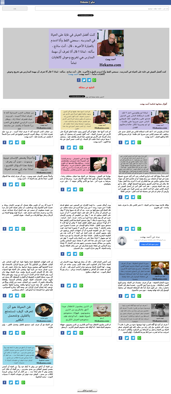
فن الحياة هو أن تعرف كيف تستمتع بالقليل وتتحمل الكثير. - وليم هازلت (27, 325)
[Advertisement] (85, 21)
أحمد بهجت (73, 74)
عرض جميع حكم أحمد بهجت (150, 244)
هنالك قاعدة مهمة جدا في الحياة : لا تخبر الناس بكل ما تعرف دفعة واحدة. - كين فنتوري (143, 206)
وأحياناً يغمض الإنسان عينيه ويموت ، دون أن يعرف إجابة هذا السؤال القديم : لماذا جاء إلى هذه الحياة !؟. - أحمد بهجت (27, 177)
